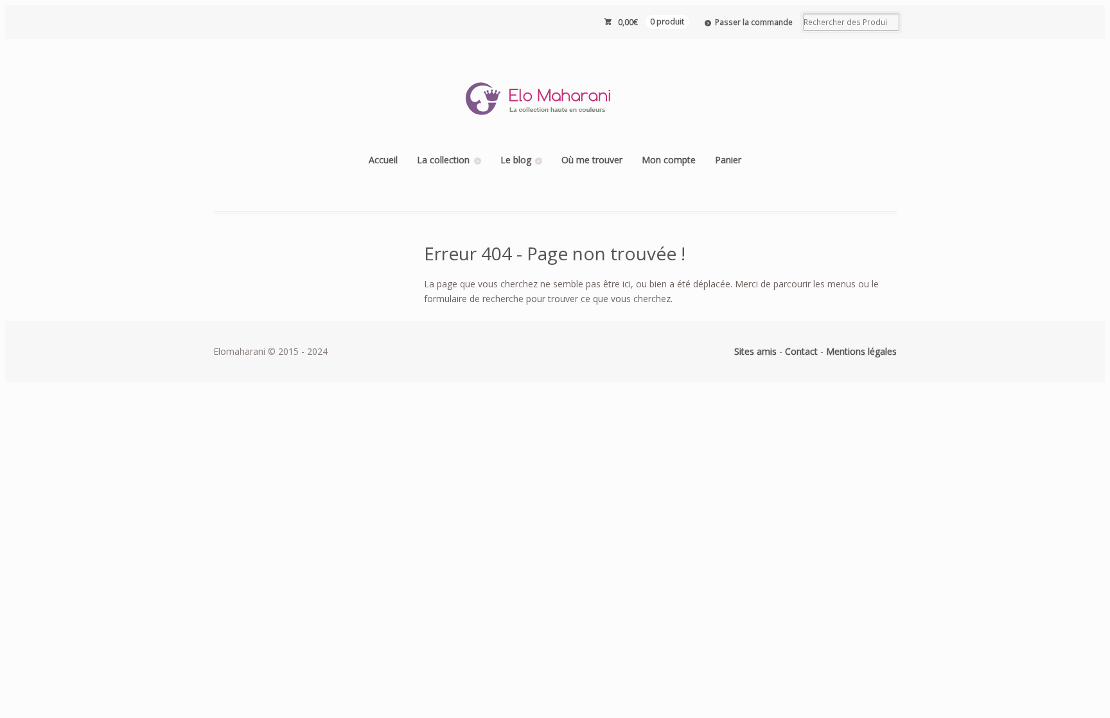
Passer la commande (754, 22)
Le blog (515, 160)
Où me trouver (591, 160)
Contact (801, 351)
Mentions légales (861, 351)
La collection (443, 160)
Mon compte (669, 160)
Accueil (383, 160)
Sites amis (755, 351)
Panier (728, 160)
